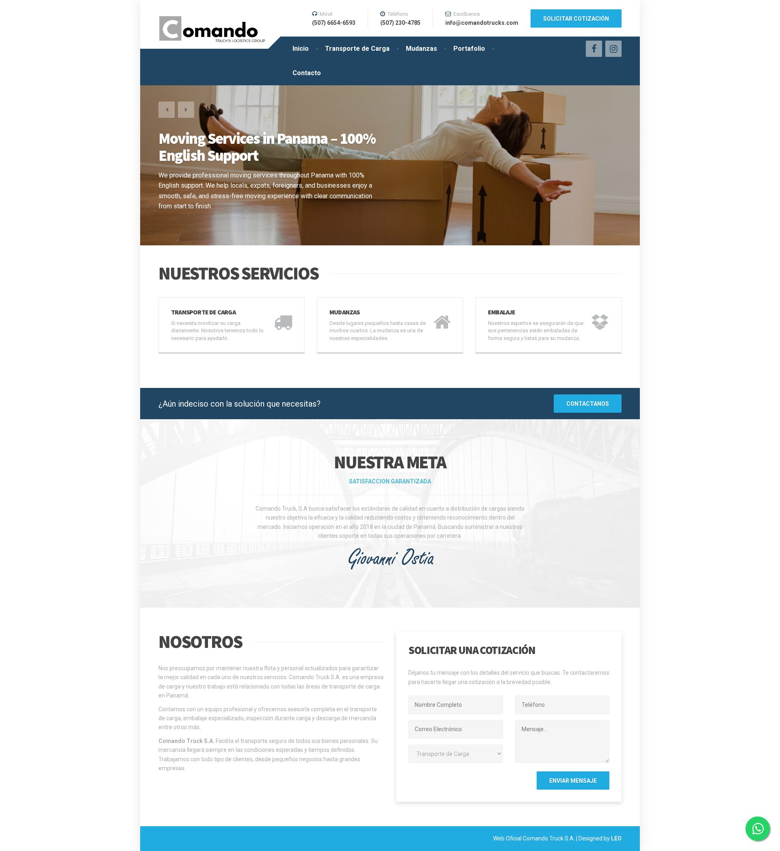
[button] (166, 110)
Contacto (306, 73)
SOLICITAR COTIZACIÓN (576, 18)
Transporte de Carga (357, 48)
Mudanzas (421, 48)
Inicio (300, 48)
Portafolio (469, 48)
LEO (616, 838)
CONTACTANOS (587, 404)
